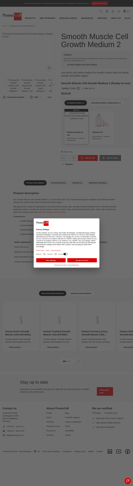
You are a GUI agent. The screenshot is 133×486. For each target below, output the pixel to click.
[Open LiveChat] (128, 481)
